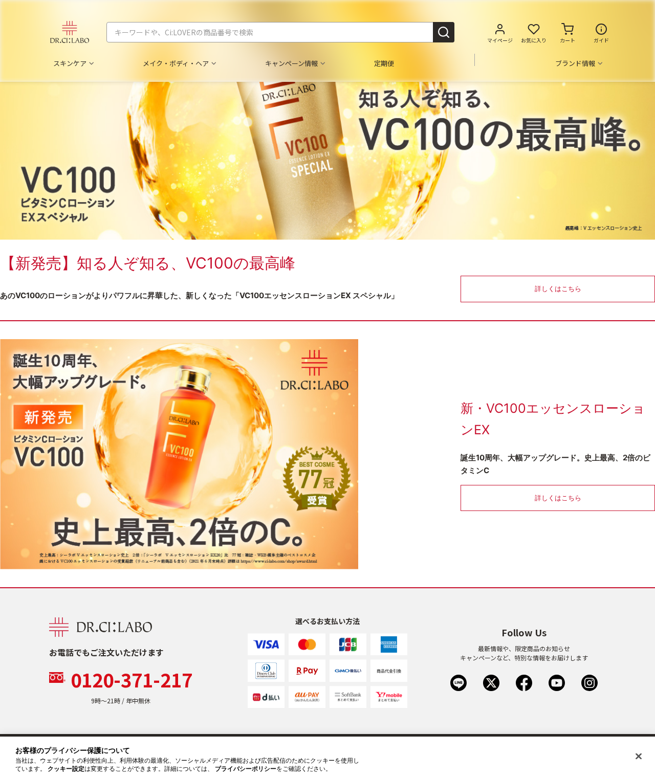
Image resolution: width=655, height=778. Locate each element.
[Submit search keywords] (443, 32)
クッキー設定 (66, 768)
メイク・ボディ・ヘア (176, 63)
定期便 (384, 63)
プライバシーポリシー (245, 768)
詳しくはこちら (558, 288)
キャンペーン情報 (291, 63)
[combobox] (280, 32)
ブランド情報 (575, 63)
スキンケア (69, 63)
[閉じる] (638, 756)
